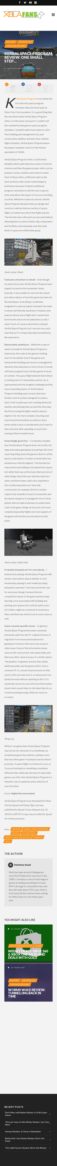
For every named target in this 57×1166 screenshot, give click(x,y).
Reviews (11, 42)
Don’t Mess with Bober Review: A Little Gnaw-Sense (26, 1113)
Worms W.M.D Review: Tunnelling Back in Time (26, 993)
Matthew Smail (15, 68)
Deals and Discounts (21, 946)
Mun (8, 841)
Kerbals (38, 837)
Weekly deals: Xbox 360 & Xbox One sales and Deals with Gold (28, 954)
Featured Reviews (16, 46)
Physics (16, 829)
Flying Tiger (29, 833)
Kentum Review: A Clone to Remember (23, 1131)
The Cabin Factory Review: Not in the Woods (25, 1148)
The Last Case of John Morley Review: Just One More (27, 1123)
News (38, 946)
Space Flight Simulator (18, 837)
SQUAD (15, 833)
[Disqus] (28, 1044)
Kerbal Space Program (25, 98)
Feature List (25, 42)
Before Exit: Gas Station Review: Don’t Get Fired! (24, 1139)
